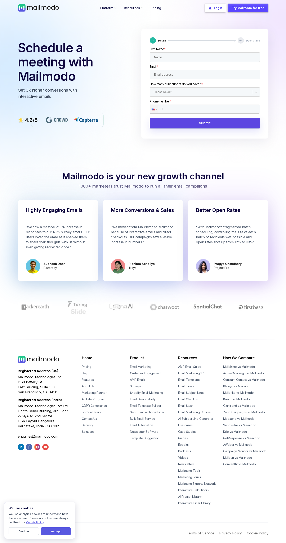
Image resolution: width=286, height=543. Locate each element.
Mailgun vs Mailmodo (237, 457)
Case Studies (187, 431)
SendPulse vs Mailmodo (239, 425)
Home (87, 358)
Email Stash (185, 405)
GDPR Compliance (94, 405)
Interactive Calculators (193, 490)
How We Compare (239, 358)
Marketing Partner (94, 392)
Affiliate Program (93, 399)
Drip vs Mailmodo (235, 431)
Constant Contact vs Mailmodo (244, 379)
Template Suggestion (145, 438)
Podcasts (184, 451)
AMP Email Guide (189, 366)
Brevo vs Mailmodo (236, 399)
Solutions (88, 431)
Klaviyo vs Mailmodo (237, 386)
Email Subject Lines (191, 392)
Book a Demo (91, 412)
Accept (56, 531)
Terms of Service (200, 533)
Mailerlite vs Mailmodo (238, 392)
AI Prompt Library (190, 496)
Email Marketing (141, 366)
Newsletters (186, 464)
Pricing (86, 366)
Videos (183, 457)
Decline (24, 531)
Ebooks (183, 444)
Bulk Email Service (142, 418)
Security (87, 425)
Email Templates (189, 379)
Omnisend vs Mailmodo (239, 405)
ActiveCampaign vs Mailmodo (243, 373)
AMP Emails (138, 379)
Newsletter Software (144, 431)
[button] (154, 109)
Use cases (185, 425)
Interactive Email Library (194, 503)
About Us (88, 386)
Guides (183, 438)
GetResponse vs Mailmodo (241, 438)
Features (88, 379)
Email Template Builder (145, 405)
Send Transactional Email (147, 412)
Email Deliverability (143, 399)
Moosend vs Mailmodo (239, 418)
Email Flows (186, 386)
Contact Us (89, 418)
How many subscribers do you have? (176, 84)
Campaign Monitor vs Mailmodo (245, 451)
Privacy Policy (230, 533)
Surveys (135, 386)
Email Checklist (188, 399)
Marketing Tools (189, 470)
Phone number (160, 101)
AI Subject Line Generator (195, 418)
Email (154, 66)
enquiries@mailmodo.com (38, 436)
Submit (205, 123)
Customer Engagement (145, 373)
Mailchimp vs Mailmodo (239, 366)
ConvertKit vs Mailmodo (239, 464)
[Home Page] (38, 7)
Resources (187, 358)
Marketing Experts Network (197, 483)
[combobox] (154, 92)
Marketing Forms (189, 477)
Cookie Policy (257, 533)
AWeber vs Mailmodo (238, 444)
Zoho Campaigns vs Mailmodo (244, 412)
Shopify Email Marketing (146, 392)
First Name (158, 49)
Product (137, 358)
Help (85, 373)
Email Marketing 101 (191, 373)
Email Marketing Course (194, 412)
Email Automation (141, 425)
